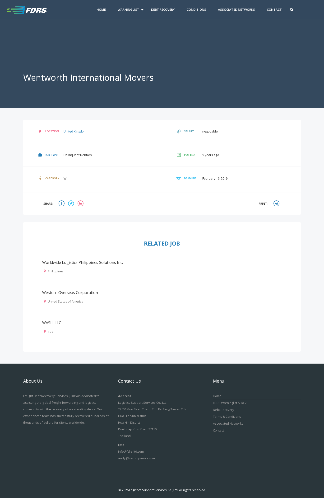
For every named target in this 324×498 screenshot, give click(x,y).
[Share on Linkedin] (81, 204)
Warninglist (128, 9)
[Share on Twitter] (71, 204)
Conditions (196, 9)
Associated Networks (236, 9)
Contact (274, 9)
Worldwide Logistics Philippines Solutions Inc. (82, 262)
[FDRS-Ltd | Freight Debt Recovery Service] (32, 9)
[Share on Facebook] (62, 204)
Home (101, 9)
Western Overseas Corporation (70, 292)
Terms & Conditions (227, 416)
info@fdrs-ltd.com (131, 451)
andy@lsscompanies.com (136, 458)
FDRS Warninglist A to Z (230, 403)
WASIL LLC (51, 322)
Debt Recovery (163, 9)
